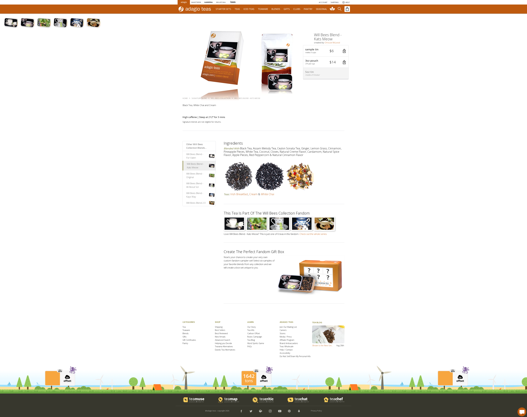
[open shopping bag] (347, 9)
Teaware (186, 330)
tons (249, 381)
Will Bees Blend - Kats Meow (195, 165)
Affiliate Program (287, 340)
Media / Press (286, 337)
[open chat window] (522, 412)
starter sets (223, 9)
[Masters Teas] (196, 2)
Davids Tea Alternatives (225, 350)
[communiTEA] (332, 9)
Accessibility (285, 353)
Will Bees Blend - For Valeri (194, 156)
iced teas (248, 9)
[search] (339, 9)
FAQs (249, 346)
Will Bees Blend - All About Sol (194, 185)
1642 (249, 376)
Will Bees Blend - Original (194, 175)
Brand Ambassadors (289, 343)
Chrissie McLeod (332, 42)
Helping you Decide (223, 343)
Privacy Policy (316, 410)
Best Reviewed (221, 333)
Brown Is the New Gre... (322, 345)
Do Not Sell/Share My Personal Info (295, 356)
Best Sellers (220, 330)
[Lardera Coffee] (208, 2)
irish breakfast (239, 194)
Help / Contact (286, 350)
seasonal (321, 9)
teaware (263, 9)
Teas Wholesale (286, 346)
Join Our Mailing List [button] (288, 327)
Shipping (218, 327)
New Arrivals (220, 337)
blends (275, 9)
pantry (308, 9)
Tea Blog (251, 340)
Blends (186, 333)
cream (253, 194)
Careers (283, 330)
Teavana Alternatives (224, 346)
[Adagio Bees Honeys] (233, 2)
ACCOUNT (323, 2)
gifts (287, 9)
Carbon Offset (253, 333)
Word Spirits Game (255, 343)
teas (237, 9)
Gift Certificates (189, 340)
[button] (325, 51)
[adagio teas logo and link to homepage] (196, 9)
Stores (282, 333)
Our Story (251, 327)
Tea (184, 327)
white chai (267, 194)
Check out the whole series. (313, 234)
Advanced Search (222, 340)
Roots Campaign (254, 337)
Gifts (185, 337)
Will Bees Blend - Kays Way (194, 194)
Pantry (185, 343)
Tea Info (250, 330)
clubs (296, 9)
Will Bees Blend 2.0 (196, 202)
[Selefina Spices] (221, 2)
